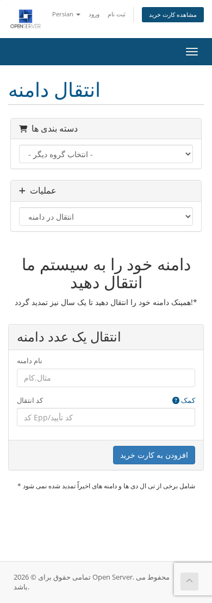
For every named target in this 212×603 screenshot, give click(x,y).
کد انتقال (106, 400)
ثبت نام (117, 14)
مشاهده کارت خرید (173, 14)
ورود (94, 14)
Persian (63, 14)
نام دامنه (29, 360)
